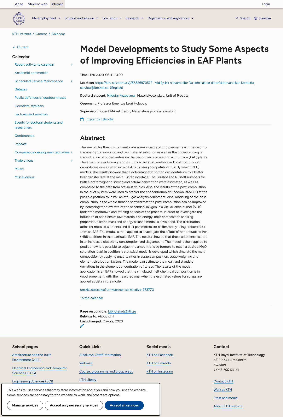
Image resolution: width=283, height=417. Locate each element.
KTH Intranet (21, 34)
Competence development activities (42, 152)
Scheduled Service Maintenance (39, 81)
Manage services (25, 405)
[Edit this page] (82, 326)
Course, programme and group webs (106, 371)
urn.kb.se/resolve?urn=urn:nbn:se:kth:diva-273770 (117, 290)
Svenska (265, 18)
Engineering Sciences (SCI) (32, 381)
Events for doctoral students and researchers (39, 124)
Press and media (225, 398)
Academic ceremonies (31, 73)
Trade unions (24, 160)
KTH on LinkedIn (158, 363)
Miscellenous (24, 177)
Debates (21, 89)
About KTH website (228, 406)
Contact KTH (223, 381)
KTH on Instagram (159, 371)
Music (19, 169)
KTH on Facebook (159, 355)
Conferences (24, 136)
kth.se (19, 4)
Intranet (57, 4)
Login (266, 4)
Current (41, 34)
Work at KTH (223, 390)
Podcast (21, 144)
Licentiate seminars (29, 106)
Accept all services (124, 405)
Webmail (85, 363)
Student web (37, 4)
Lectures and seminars (31, 114)
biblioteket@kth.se (122, 311)
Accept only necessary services (74, 405)
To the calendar (91, 298)
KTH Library (87, 380)
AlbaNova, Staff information (100, 355)
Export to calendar (99, 119)
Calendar (58, 34)
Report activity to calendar (34, 64)
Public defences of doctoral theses (40, 98)
